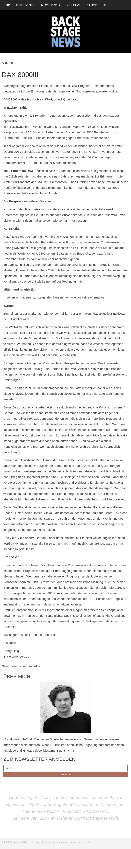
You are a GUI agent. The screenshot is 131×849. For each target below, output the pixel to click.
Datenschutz (96, 5)
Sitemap (56, 842)
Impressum (69, 842)
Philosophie (25, 5)
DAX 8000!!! (20, 74)
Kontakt (73, 5)
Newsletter (50, 5)
